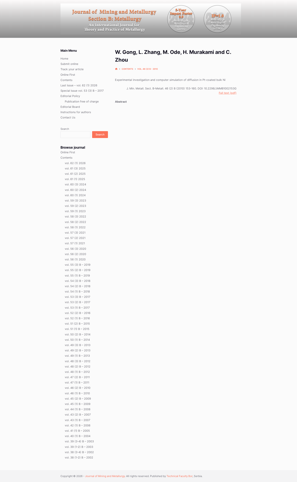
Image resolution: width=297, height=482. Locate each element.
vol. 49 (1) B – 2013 (77, 355)
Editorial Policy (70, 96)
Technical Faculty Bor (179, 476)
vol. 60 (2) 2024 (75, 190)
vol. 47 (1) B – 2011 (77, 382)
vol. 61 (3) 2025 (75, 168)
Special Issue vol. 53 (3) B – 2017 (82, 90)
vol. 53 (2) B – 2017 (77, 302)
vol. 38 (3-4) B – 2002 (79, 452)
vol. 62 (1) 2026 (75, 163)
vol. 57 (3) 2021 (75, 232)
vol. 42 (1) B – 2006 (77, 425)
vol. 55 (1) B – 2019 (77, 275)
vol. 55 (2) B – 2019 (77, 270)
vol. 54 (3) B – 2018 (77, 281)
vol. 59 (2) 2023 (75, 206)
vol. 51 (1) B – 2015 (77, 329)
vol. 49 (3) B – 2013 (77, 345)
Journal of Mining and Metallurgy (105, 476)
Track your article (72, 69)
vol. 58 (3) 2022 (75, 216)
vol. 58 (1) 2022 (75, 227)
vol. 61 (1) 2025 (75, 179)
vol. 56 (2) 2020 (75, 254)
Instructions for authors (75, 112)
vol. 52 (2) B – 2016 (77, 313)
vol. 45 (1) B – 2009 (77, 404)
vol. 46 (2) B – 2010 (77, 387)
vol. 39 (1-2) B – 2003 (79, 447)
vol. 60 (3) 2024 (75, 184)
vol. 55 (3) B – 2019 (77, 264)
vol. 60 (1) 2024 (75, 195)
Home (64, 58)
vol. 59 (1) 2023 (75, 211)
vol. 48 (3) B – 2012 (77, 361)
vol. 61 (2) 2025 (75, 173)
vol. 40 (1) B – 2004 (77, 436)
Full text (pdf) (227, 93)
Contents (66, 80)
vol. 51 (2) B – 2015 (77, 323)
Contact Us (67, 117)
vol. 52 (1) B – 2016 (77, 318)
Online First (67, 74)
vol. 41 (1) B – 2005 (77, 430)
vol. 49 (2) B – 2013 (77, 350)
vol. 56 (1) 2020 (75, 259)
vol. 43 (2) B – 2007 (78, 414)
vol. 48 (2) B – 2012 (77, 366)
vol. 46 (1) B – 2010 (77, 393)
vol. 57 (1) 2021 (75, 243)
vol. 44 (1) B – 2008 (77, 409)
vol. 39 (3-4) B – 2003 (79, 441)
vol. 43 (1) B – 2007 (77, 420)
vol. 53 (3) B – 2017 (77, 297)
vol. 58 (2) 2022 (75, 222)
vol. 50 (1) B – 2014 (77, 339)
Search (64, 128)
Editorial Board (70, 106)
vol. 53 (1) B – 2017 (77, 307)
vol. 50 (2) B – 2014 (77, 334)
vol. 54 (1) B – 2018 (77, 291)
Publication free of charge (82, 101)
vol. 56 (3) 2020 (75, 248)
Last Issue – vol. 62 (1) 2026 (78, 85)
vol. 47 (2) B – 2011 (77, 377)
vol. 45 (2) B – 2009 (78, 398)
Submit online (69, 64)
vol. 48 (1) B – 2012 (77, 372)
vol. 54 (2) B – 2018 (77, 286)
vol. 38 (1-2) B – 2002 (79, 457)
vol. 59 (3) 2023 (75, 200)
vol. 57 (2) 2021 (75, 238)
